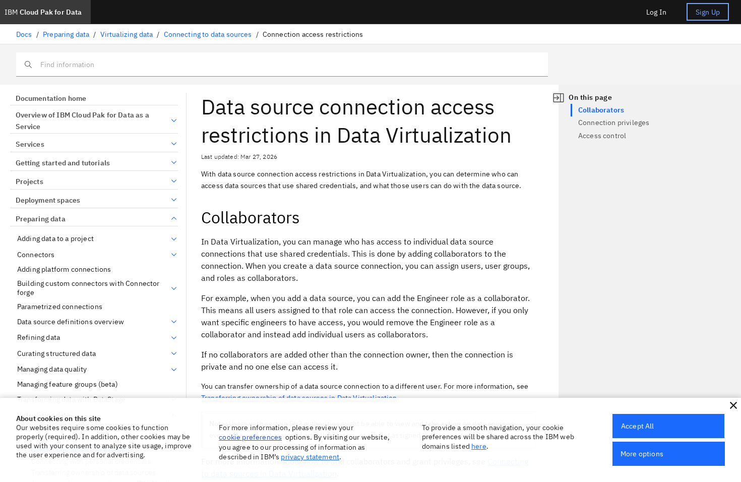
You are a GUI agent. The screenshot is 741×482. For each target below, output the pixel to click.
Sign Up (708, 12)
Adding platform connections (64, 269)
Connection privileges (613, 122)
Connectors (36, 255)
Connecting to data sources (208, 34)
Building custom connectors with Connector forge (88, 288)
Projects (29, 181)
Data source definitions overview (70, 322)
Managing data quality (52, 369)
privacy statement (310, 456)
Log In (656, 12)
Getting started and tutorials (63, 162)
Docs (24, 34)
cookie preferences (250, 437)
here (478, 446)
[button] (733, 405)
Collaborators (601, 109)
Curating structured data (56, 353)
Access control (602, 135)
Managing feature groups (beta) (67, 384)
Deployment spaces (48, 200)
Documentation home (51, 98)
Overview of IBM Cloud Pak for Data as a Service (82, 121)
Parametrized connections (59, 307)
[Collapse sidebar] (558, 98)
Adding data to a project (55, 238)
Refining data (38, 337)
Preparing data (66, 34)
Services (30, 144)
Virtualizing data (126, 34)
